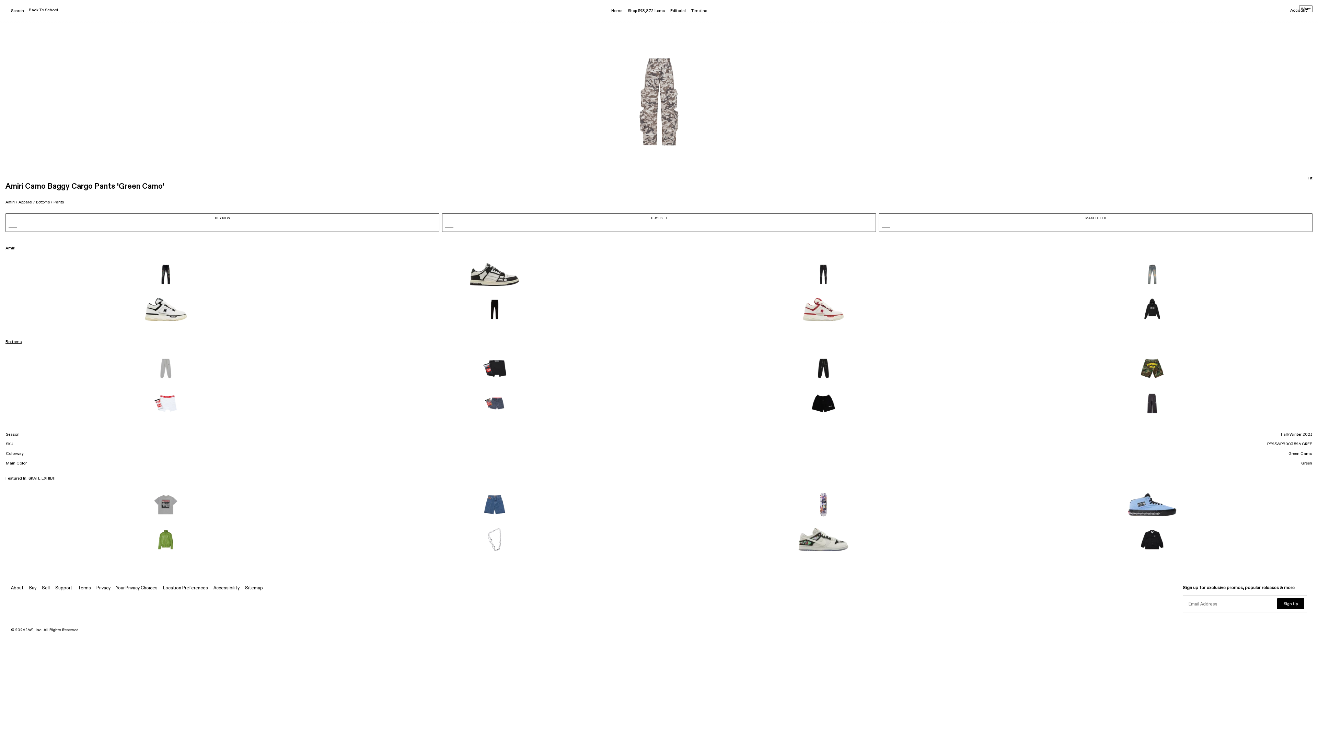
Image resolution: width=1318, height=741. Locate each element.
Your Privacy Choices (137, 588)
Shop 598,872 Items (646, 11)
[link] (165, 274)
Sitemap (254, 588)
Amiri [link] (10, 248)
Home (616, 11)
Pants (59, 202)
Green (1306, 463)
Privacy (103, 588)
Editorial (678, 11)
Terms (84, 588)
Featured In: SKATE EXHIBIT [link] (30, 479)
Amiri (10, 202)
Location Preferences (185, 588)
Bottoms (43, 202)
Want (1306, 9)
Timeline (699, 11)
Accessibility (226, 588)
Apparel (25, 202)
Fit (1310, 178)
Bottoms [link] (13, 342)
